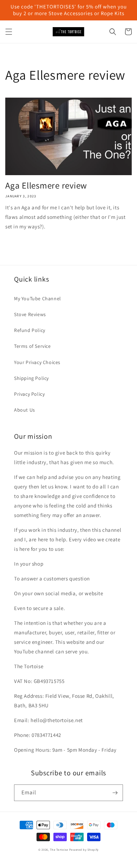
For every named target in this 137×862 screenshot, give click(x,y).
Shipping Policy (31, 378)
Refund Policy (29, 330)
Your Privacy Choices (37, 362)
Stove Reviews (30, 314)
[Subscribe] (115, 792)
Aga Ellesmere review (46, 185)
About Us (24, 410)
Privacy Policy (29, 394)
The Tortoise (59, 849)
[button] (9, 31)
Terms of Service (32, 346)
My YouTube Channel (37, 298)
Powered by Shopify (84, 849)
